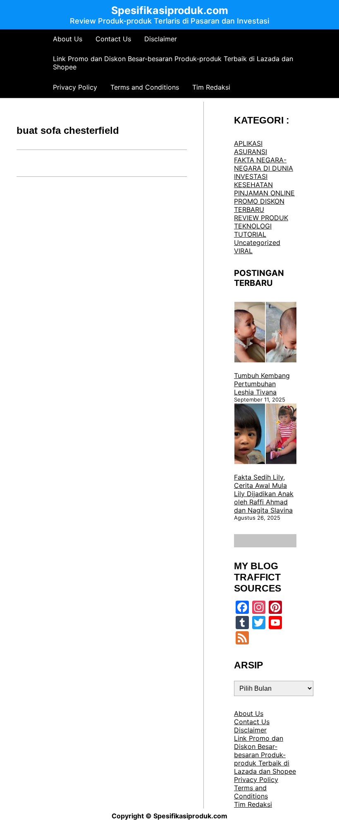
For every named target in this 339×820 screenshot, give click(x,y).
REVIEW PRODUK (261, 218)
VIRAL (243, 251)
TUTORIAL (250, 234)
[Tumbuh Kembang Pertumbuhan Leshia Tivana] (265, 333)
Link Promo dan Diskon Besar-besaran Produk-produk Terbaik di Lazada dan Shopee (173, 63)
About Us (67, 39)
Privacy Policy (75, 87)
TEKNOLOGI (253, 226)
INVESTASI (250, 176)
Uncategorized (257, 242)
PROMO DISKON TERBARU (259, 205)
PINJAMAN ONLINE (264, 193)
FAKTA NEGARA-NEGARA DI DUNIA (263, 164)
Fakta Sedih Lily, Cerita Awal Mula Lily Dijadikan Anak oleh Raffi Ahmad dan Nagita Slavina (264, 493)
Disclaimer (160, 39)
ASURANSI (250, 151)
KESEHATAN (253, 185)
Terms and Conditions (144, 87)
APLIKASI (248, 143)
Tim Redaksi (211, 87)
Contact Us (113, 39)
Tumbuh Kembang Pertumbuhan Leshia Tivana (262, 383)
